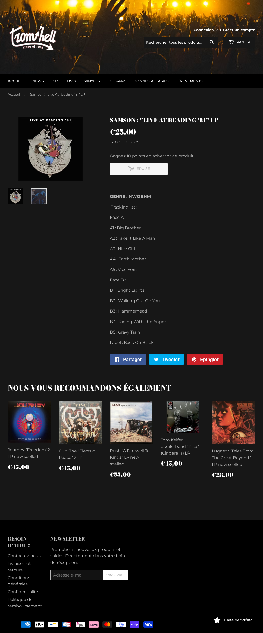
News (38, 81)
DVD (71, 81)
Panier (243, 42)
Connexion (204, 30)
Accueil (14, 94)
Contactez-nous (24, 555)
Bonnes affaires (151, 81)
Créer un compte (239, 30)
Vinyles (92, 81)
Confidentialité (23, 591)
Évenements (190, 81)
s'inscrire (115, 575)
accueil (16, 81)
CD (55, 81)
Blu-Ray (117, 81)
